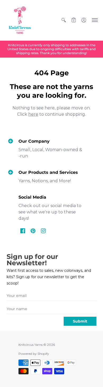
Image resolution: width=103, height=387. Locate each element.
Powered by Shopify (33, 354)
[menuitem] (64, 20)
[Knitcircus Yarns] (19, 20)
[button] (64, 20)
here (33, 114)
